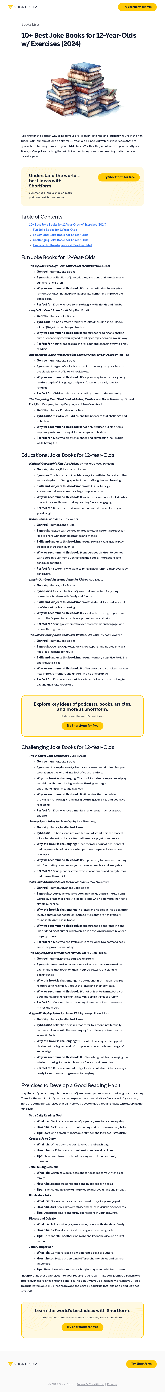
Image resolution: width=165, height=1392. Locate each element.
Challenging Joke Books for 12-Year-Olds (60, 240)
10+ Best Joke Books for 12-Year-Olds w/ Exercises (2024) (67, 225)
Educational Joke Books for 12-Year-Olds (60, 235)
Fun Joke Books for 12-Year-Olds (55, 230)
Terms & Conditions (90, 1384)
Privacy (112, 1384)
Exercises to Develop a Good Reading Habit (62, 245)
